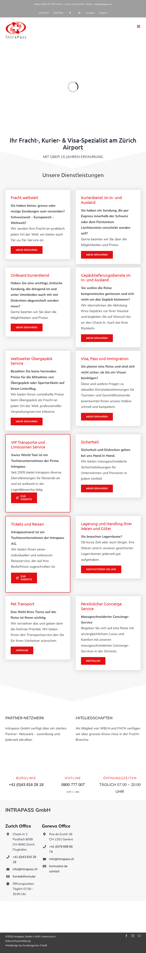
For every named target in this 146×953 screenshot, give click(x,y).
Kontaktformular (24, 876)
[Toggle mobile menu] (139, 26)
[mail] (139, 935)
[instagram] (132, 935)
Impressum (48, 936)
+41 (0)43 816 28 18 (26, 784)
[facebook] (126, 935)
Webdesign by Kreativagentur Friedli (26, 945)
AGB (37, 936)
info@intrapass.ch (103, 4)
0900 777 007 (48, 4)
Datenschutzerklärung (17, 941)
